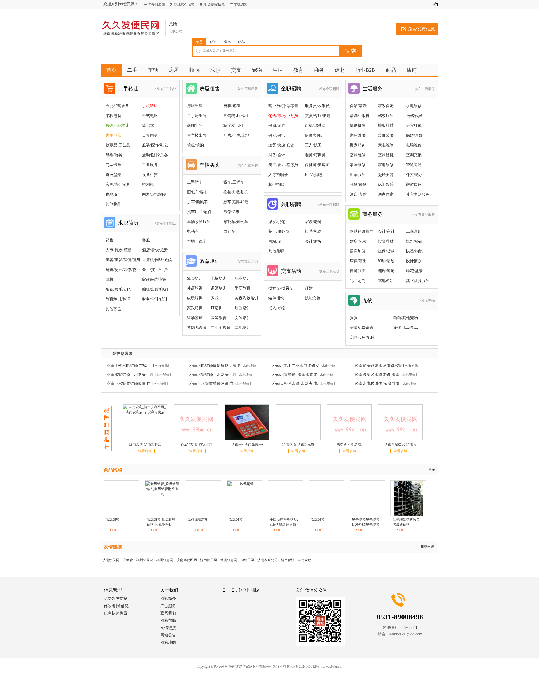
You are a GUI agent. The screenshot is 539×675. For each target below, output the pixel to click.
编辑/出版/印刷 (155, 289)
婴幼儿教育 (197, 328)
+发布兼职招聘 (328, 205)
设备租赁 (150, 175)
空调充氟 (414, 155)
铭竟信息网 (228, 560)
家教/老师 (313, 222)
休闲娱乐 (386, 184)
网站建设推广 (361, 231)
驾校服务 (386, 116)
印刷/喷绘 (386, 261)
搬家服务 (358, 145)
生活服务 (372, 88)
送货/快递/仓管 (281, 145)
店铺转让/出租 (235, 116)
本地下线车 (197, 241)
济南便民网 (110, 560)
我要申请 (427, 547)
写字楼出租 (233, 125)
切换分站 (175, 31)
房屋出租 (195, 106)
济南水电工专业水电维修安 (295, 366)
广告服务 (168, 606)
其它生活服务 (418, 194)
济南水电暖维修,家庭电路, (377, 383)
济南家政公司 (267, 560)
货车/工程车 (233, 182)
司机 (109, 279)
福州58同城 (144, 560)
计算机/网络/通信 (157, 260)
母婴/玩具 (114, 155)
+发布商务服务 (424, 214)
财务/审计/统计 (155, 299)
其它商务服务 (418, 281)
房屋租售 (210, 88)
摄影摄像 (358, 125)
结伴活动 (276, 298)
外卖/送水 (414, 175)
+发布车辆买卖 (247, 165)
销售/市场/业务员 (283, 116)
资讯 (227, 42)
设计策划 (414, 261)
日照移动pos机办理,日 (349, 444)
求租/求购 (195, 145)
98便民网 (247, 560)
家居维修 (358, 165)
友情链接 (168, 628)
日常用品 (150, 135)
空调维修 (358, 155)
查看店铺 (145, 451)
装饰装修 (386, 135)
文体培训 (242, 318)
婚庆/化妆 (358, 241)
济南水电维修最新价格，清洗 (214, 366)
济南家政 (304, 560)
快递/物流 (414, 251)
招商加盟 (358, 251)
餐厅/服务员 (278, 231)
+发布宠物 (427, 301)
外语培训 (195, 288)
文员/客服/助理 (318, 116)
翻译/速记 (386, 271)
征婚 (309, 288)
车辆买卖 (210, 165)
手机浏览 (240, 4)
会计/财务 (313, 241)
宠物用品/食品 (405, 328)
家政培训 (195, 308)
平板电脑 (113, 116)
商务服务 (372, 214)
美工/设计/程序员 (283, 165)
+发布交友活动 (328, 271)
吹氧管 (128, 560)
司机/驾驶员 (315, 125)
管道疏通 (414, 165)
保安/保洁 (276, 135)
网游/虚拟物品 (154, 194)
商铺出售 (195, 125)
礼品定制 (358, 281)
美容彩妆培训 (246, 298)
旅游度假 (414, 184)
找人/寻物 (276, 308)
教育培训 (210, 261)
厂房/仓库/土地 (236, 135)
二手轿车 (195, 182)
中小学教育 (220, 328)
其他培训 (242, 328)
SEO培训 (194, 278)
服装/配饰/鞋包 (155, 145)
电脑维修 (414, 145)
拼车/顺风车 (197, 202)
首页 (111, 70)
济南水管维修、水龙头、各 (130, 375)
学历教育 (242, 288)
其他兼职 (276, 251)
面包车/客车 (197, 192)
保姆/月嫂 (414, 135)
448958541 (408, 628)
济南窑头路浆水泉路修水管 (378, 366)
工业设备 (150, 165)
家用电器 (113, 135)
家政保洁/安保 (154, 279)
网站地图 (168, 642)
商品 (241, 42)
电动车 (193, 231)
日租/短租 (231, 106)
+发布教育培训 (247, 261)
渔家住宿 (386, 194)
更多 (431, 469)
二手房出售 (197, 116)
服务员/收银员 (317, 106)
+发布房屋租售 (247, 89)
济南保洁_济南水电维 (298, 444)
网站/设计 (276, 241)
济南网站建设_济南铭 (401, 444)
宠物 (367, 300)
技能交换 (313, 298)
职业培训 (242, 278)
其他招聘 (276, 184)
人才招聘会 (278, 175)
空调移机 (386, 155)
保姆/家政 (276, 125)
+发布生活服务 (424, 89)
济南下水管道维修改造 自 (128, 383)
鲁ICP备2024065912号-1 (275, 667)
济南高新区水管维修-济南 (377, 375)
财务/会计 (276, 155)
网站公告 (168, 635)
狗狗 (354, 318)
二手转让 (128, 88)
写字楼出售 (197, 135)
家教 (215, 298)
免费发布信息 (421, 28)
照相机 (148, 184)
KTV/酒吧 (313, 175)
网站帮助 (168, 620)
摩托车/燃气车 (235, 222)
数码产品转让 (117, 125)
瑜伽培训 (242, 308)
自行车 (229, 231)
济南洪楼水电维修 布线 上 (129, 366)
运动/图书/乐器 (155, 155)
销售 (109, 240)
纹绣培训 (195, 298)
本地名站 (386, 281)
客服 (146, 240)
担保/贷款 (386, 251)
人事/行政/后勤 (118, 250)
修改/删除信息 (214, 4)
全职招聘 (291, 88)
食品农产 (113, 194)
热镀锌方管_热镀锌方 (196, 444)
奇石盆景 (113, 175)
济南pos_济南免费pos (247, 444)
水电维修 (414, 106)
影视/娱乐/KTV (119, 289)
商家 (213, 42)
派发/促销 (276, 222)
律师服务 (358, 271)
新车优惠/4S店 (235, 202)
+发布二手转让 (165, 89)
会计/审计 (386, 231)
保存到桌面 (156, 4)
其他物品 (113, 204)
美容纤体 (414, 125)
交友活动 (291, 271)
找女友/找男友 (280, 288)
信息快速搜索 (115, 613)
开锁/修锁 (358, 184)
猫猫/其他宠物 (405, 318)
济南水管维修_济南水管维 (294, 375)
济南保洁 (287, 560)
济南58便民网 (187, 560)
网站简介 (168, 599)
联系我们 (168, 613)
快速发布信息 (184, 4)
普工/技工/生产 (155, 270)
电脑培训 (219, 278)
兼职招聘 (291, 204)
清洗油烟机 (359, 116)
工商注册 (414, 231)
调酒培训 (219, 288)
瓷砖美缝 (386, 175)
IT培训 (217, 308)
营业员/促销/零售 (283, 106)
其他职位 (113, 309)
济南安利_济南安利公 (145, 444)
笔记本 (148, 125)
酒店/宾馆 (358, 194)
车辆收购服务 (199, 222)
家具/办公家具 (118, 184)
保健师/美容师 (317, 165)
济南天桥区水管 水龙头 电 (295, 383)
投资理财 (386, 241)
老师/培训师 (315, 155)
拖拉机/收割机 (235, 192)
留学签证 (195, 318)
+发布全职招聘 (328, 89)
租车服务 (358, 175)
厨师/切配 (313, 135)
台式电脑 (150, 116)
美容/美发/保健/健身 (123, 260)
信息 (199, 42)
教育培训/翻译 (118, 299)
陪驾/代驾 (414, 116)
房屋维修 (358, 135)
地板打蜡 (386, 125)
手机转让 (150, 106)
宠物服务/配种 (362, 337)
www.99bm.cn (303, 667)
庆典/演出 (358, 261)
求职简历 (128, 223)
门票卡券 (113, 165)
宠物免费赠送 (361, 328)
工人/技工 (313, 145)
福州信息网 (164, 560)
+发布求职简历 (165, 223)
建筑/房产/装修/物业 (123, 270)
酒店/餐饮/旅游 (155, 250)
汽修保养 (231, 212)
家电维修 (386, 145)
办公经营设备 (117, 106)
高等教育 (219, 318)
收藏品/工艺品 (118, 145)
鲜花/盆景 (414, 271)
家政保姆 (386, 106)
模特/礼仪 (313, 231)
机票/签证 (414, 241)
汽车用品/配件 (199, 212)
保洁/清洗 (358, 106)
